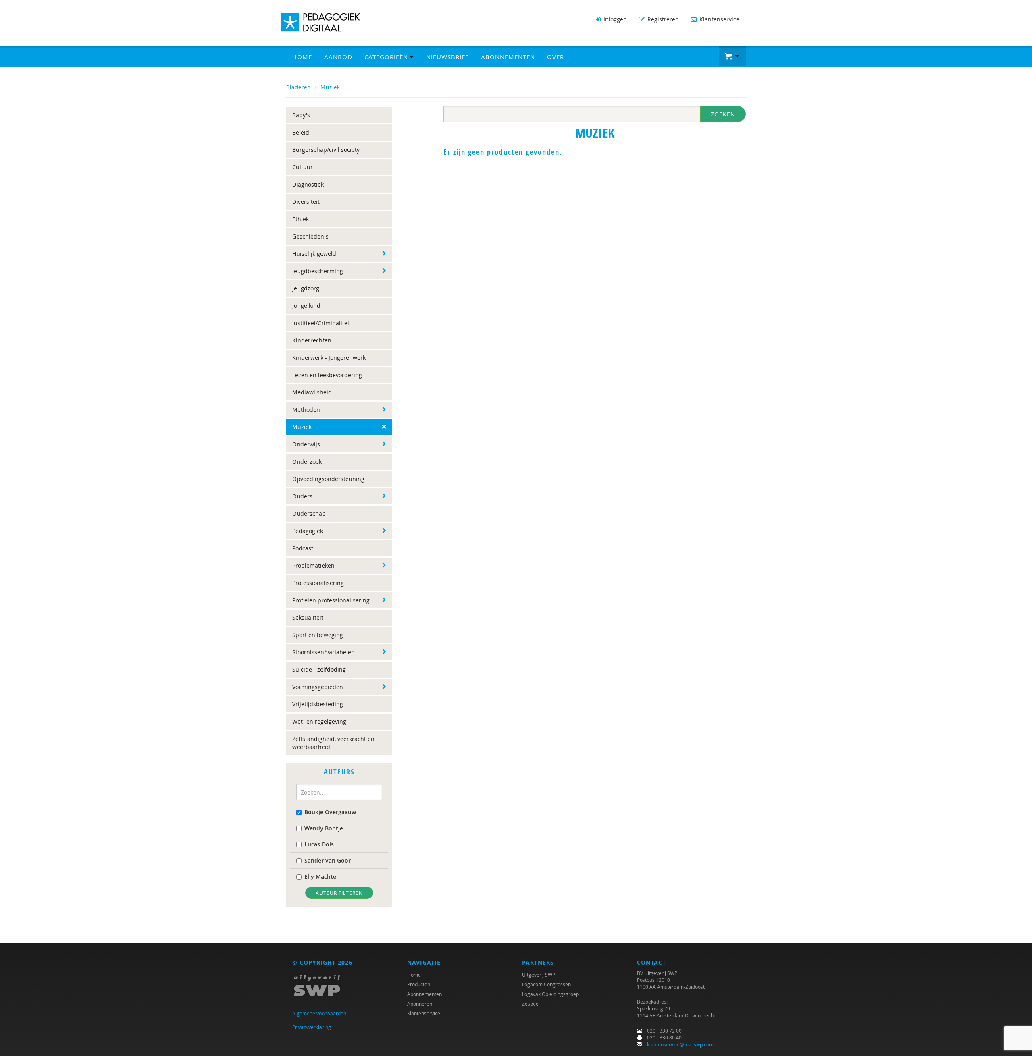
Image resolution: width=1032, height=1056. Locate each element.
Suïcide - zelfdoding (319, 669)
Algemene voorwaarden (319, 1013)
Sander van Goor (327, 860)
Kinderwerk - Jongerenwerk (329, 357)
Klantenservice (718, 19)
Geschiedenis (310, 236)
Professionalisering (318, 583)
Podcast (302, 548)
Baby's (301, 115)
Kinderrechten (311, 340)
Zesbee (530, 1003)
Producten (418, 984)
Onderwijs (306, 444)
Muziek (330, 87)
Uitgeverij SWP (538, 974)
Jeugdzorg (305, 288)
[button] (732, 56)
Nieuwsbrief (447, 57)
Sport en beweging (317, 635)
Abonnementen (508, 57)
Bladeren (298, 87)
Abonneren (419, 1003)
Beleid (300, 132)
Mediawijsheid (312, 392)
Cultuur (302, 167)
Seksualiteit (307, 617)
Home (302, 57)
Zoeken (723, 114)
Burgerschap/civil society (326, 150)
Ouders (302, 496)
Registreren (662, 19)
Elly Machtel (321, 876)
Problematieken (313, 565)
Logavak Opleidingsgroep (550, 994)
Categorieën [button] (387, 57)
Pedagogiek (307, 531)
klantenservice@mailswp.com (680, 1044)
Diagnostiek (308, 184)
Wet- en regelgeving (319, 721)
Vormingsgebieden (317, 687)
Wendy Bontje (323, 828)
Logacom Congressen (546, 984)
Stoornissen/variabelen (323, 652)
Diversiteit (306, 201)
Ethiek (300, 219)
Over (555, 57)
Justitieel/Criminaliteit (321, 323)
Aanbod (338, 57)
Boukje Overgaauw (330, 812)
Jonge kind (306, 305)
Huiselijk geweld (314, 253)
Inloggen (614, 19)
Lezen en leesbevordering (327, 375)
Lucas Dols (319, 844)
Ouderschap (309, 513)
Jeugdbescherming (317, 271)
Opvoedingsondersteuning (328, 479)
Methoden (306, 409)
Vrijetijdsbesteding (317, 704)
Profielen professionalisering (331, 600)
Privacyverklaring (311, 1027)
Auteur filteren (339, 893)
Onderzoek (307, 461)
